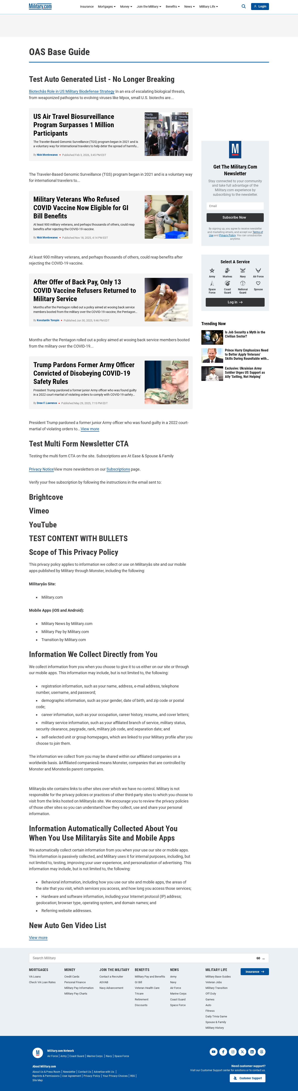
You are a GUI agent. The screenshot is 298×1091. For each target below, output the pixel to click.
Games (210, 999)
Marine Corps (178, 993)
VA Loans (35, 976)
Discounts (141, 1005)
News (188, 6)
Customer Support (251, 1078)
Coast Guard (177, 999)
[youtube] (214, 1052)
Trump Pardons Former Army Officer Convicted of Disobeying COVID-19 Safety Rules (84, 373)
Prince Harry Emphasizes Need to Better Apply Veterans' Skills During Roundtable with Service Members (246, 354)
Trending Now (213, 323)
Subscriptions (118, 469)
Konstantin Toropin (48, 320)
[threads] (261, 1052)
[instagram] (233, 1052)
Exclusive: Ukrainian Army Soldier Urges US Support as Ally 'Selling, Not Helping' (245, 372)
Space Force (178, 1005)
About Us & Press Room (46, 1071)
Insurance (87, 6)
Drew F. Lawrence (47, 403)
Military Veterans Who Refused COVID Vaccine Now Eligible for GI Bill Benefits (80, 207)
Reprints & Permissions (46, 1075)
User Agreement (71, 1075)
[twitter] (242, 1052)
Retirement (141, 999)
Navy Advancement (111, 988)
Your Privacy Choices (115, 1075)
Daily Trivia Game (216, 1016)
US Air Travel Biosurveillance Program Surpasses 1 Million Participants (73, 124)
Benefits (171, 6)
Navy (173, 982)
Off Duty (211, 993)
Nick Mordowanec (47, 155)
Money (124, 6)
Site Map (38, 1080)
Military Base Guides (218, 976)
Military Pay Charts (75, 993)
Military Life (207, 6)
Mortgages (105, 6)
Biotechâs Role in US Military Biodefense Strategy (72, 91)
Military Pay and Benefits (150, 976)
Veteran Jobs (214, 982)
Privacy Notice (41, 469)
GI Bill (138, 982)
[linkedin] (252, 1052)
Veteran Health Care (147, 988)
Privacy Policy (227, 235)
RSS (132, 1075)
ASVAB (103, 982)
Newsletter (69, 1071)
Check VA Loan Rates (42, 982)
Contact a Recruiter (111, 976)
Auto (208, 1005)
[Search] (244, 6)
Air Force (175, 988)
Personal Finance (75, 982)
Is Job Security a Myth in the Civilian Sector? (245, 334)
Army (173, 976)
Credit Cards (71, 976)
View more (90, 429)
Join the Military (147, 6)
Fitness (210, 1010)
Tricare (139, 993)
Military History (215, 1027)
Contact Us (84, 1071)
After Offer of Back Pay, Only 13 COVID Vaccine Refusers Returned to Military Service (84, 290)
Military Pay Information (79, 988)
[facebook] (223, 1052)
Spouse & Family (216, 1022)
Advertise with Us (104, 1071)
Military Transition (217, 988)
